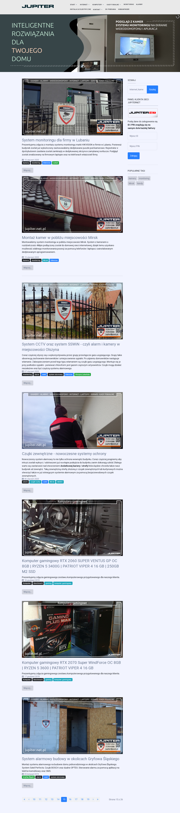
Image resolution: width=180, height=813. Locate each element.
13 (52, 799)
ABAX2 (60, 482)
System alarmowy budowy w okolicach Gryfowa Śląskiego (70, 759)
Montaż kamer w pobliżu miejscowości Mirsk (60, 237)
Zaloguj (133, 155)
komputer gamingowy (62, 583)
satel (44, 374)
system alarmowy (56, 374)
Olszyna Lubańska (82, 374)
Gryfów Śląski (28, 777)
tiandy (140, 183)
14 (58, 799)
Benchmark (38, 583)
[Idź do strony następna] (93, 799)
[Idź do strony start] (24, 799)
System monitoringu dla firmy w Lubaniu (55, 140)
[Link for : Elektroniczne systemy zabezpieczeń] (90, 43)
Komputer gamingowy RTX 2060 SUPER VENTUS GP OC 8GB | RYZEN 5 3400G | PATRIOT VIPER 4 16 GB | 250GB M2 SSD (70, 566)
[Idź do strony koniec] (97, 799)
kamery (26, 163)
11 (40, 799)
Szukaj (152, 89)
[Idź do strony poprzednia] (29, 799)
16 (70, 799)
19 (88, 799)
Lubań (55, 163)
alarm (37, 374)
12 (46, 799)
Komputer (27, 583)
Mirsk (45, 260)
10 (34, 799)
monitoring (36, 163)
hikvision (46, 163)
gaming (48, 583)
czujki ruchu (35, 482)
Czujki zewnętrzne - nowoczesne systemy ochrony (64, 453)
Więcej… (28, 170)
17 (76, 799)
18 (82, 799)
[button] (74, 4)
